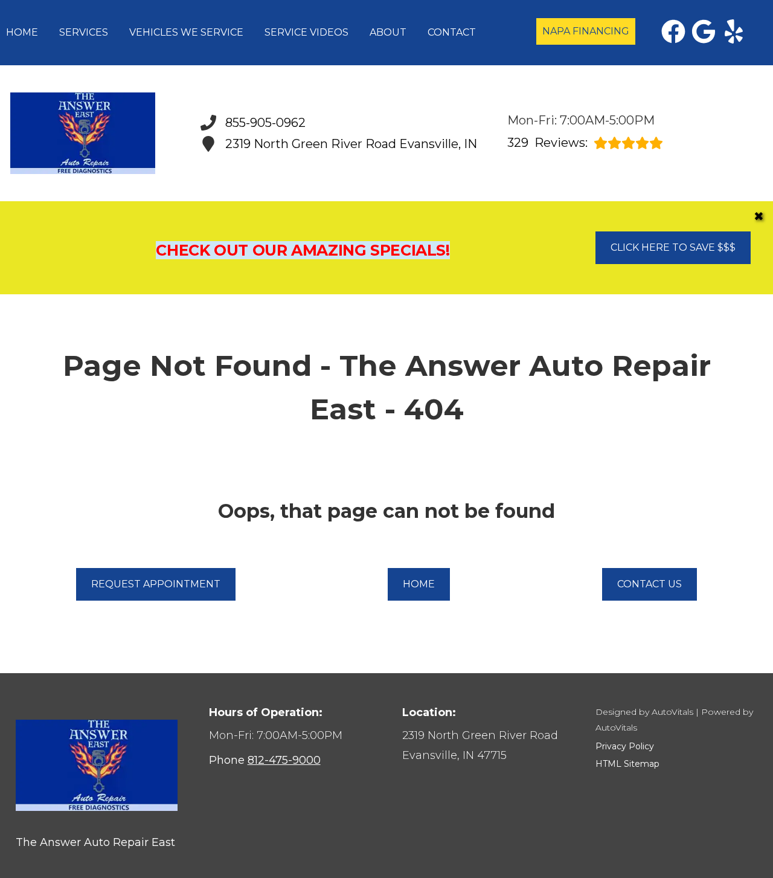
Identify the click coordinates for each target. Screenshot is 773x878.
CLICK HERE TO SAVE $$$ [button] (673, 247)
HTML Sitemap (627, 763)
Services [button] (83, 32)
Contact (452, 32)
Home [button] (419, 584)
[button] (673, 31)
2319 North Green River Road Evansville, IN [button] (351, 144)
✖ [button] (759, 216)
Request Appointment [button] (155, 584)
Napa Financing (585, 31)
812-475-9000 (284, 760)
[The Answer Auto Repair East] (82, 133)
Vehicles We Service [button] (186, 32)
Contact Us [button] (649, 584)
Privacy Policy (624, 746)
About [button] (388, 32)
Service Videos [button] (306, 32)
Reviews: (547, 142)
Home (22, 32)
